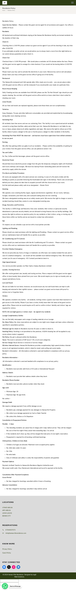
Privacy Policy (7, 549)
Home (3, 10)
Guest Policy (6, 553)
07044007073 (10, 530)
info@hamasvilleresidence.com (15, 533)
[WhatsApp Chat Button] (5, 586)
